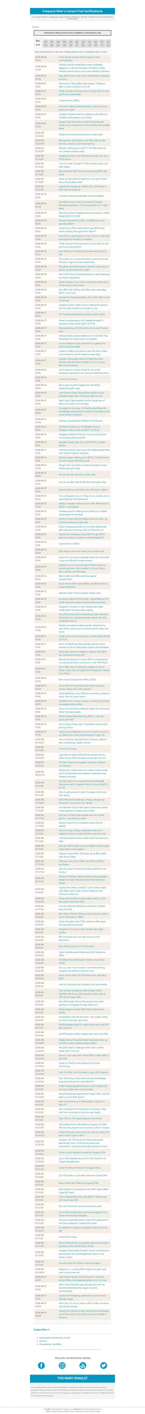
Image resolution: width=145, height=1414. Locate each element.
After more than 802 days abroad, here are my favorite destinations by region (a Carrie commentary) (82, 1287)
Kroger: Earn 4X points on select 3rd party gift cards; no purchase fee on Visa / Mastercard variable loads (84, 125)
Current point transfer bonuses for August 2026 (82, 1152)
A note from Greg (67, 379)
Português (54, 1411)
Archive (43, 1341)
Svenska (86, 1411)
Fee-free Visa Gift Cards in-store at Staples (79, 1263)
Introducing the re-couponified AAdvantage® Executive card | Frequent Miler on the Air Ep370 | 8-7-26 (83, 784)
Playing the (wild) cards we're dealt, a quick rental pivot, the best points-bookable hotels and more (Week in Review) (83, 773)
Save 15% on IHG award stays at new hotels (80, 1118)
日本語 (98, 1411)
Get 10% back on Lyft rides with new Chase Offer (83, 1175)
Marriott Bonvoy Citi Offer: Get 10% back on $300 (83, 490)
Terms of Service (96, 1409)
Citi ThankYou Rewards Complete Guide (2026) (82, 314)
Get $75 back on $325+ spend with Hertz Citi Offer (83, 1034)
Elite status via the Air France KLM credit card (81, 551)
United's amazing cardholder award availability (81, 196)
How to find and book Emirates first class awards (83, 984)
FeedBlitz (56, 1344)
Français (60, 1411)
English (48, 1411)
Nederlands (79, 1411)
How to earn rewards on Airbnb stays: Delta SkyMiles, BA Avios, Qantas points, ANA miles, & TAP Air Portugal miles (82, 993)
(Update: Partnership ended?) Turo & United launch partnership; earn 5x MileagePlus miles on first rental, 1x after (84, 1253)
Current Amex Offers (69, 100)
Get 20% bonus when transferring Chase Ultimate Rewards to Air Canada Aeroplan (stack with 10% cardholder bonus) (83, 617)
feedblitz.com (68, 1409)
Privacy (88, 1409)
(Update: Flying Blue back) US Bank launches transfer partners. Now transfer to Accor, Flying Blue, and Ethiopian (82, 362)
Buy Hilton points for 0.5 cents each (76, 946)
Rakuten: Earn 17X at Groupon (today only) (80, 593)
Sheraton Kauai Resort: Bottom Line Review (81, 421)
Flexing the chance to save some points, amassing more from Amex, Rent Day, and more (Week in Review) (84, 1314)
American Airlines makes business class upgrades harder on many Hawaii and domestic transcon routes (83, 879)
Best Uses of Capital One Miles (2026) (77, 679)
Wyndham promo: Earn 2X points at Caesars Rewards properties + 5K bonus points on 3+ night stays (83, 205)
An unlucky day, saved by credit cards (77, 474)
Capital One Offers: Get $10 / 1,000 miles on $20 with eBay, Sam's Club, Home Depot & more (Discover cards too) (82, 890)
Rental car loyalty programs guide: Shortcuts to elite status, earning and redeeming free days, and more (83, 628)
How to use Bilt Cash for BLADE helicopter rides (82, 482)
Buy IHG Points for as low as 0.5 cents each (80, 1206)
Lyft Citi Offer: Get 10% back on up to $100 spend (83, 1072)
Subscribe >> (42, 1329)
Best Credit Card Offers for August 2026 (78, 1183)
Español (67, 1411)
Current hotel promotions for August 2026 (79, 1168)
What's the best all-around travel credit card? (81, 134)
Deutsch (92, 1411)
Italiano (72, 1411)
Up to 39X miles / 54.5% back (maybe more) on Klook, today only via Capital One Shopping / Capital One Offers (84, 670)
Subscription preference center (54, 1337)
